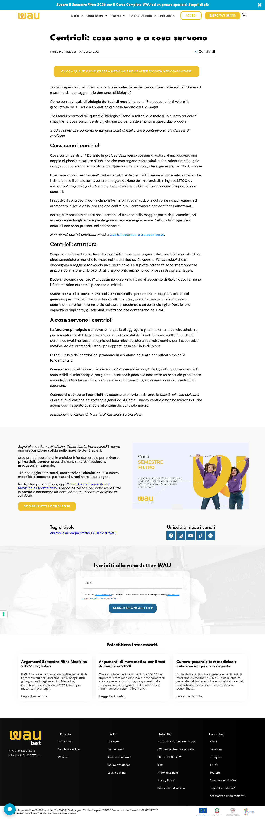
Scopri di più (198, 5)
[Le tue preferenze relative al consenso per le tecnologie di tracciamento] (3, 614)
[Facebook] (170, 535)
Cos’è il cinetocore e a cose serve (137, 234)
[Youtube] (190, 535)
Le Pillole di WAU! (103, 533)
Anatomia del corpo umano (70, 533)
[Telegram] (210, 535)
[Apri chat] (10, 809)
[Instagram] (180, 535)
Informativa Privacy (103, 594)
